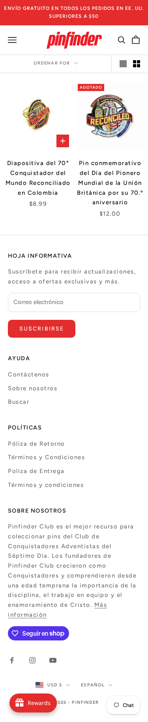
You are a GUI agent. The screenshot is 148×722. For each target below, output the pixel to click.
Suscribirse (41, 328)
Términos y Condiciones (46, 457)
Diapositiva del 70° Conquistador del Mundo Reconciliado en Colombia (38, 178)
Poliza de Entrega (36, 471)
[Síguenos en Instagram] (32, 660)
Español (93, 685)
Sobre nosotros (32, 388)
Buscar (18, 401)
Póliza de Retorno (36, 443)
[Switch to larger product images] (123, 63)
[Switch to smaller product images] (136, 63)
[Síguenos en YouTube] (53, 660)
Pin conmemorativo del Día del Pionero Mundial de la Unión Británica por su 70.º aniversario (110, 183)
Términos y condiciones (46, 484)
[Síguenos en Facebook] (12, 660)
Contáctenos (28, 374)
